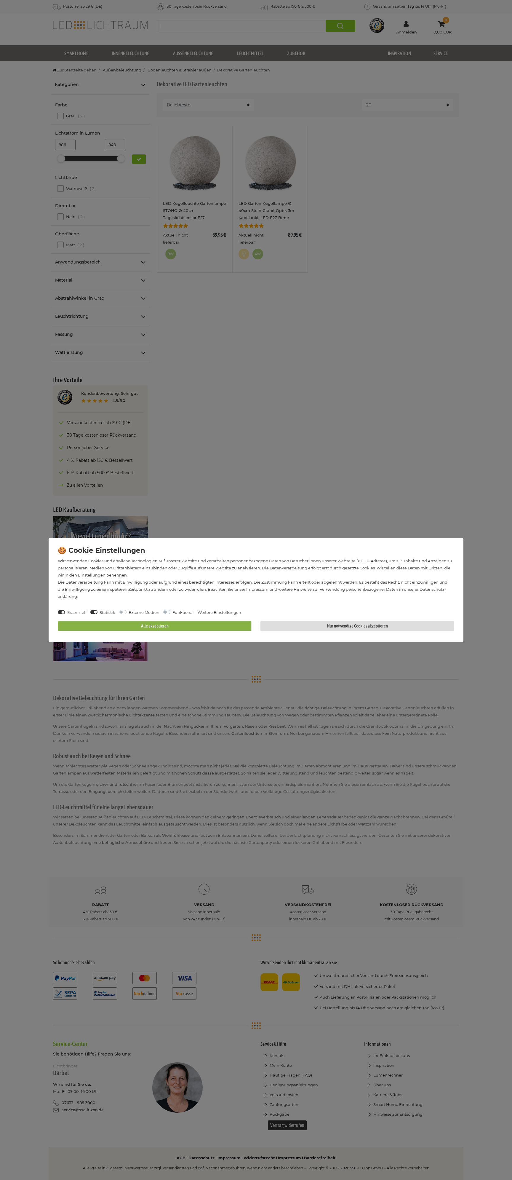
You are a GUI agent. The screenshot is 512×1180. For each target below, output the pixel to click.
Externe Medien (144, 612)
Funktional (183, 612)
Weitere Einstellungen (219, 612)
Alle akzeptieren (155, 625)
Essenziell (77, 612)
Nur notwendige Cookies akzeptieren (357, 625)
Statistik (107, 612)
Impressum (257, 589)
